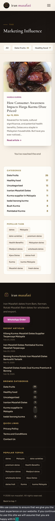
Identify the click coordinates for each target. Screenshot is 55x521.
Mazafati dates (16, 268)
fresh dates (33, 268)
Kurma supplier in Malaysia (27, 195)
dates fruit (30, 255)
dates (11, 229)
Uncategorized (27, 185)
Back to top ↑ (10, 501)
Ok (17, 519)
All (7, 48)
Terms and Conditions (15, 434)
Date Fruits (22, 48)
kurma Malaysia (28, 262)
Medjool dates (16, 249)
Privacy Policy (10, 428)
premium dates (35, 236)
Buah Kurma (27, 206)
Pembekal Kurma (27, 211)
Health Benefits (16, 242)
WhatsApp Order (16, 319)
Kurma (12, 262)
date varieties (15, 236)
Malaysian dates (36, 242)
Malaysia (24, 229)
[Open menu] (49, 5)
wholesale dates (35, 249)
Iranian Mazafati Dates (27, 190)
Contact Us (9, 439)
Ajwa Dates (14, 255)
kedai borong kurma (27, 200)
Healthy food (43, 48)
